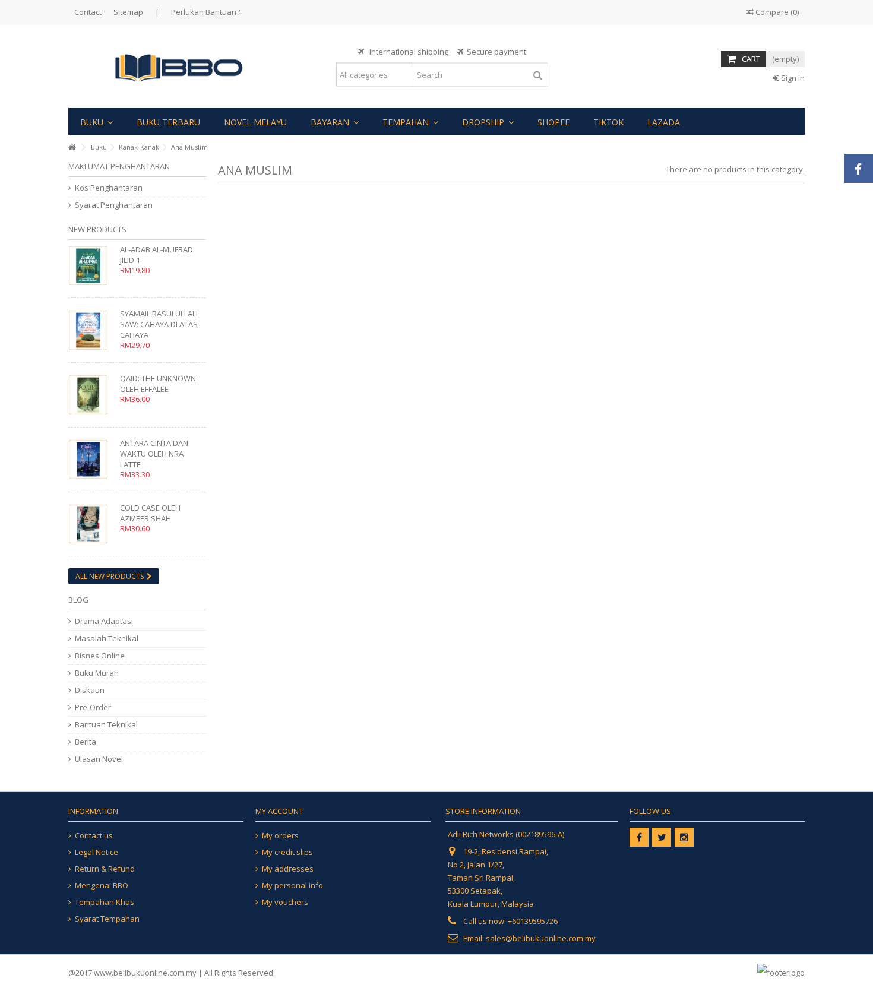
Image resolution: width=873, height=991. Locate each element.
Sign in (792, 77)
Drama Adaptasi (104, 621)
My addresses (288, 869)
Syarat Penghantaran (114, 205)
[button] (96, 121)
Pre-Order (93, 707)
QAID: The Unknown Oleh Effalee (158, 383)
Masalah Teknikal (106, 639)
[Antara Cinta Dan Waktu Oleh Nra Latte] (91, 459)
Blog (78, 599)
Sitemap (128, 12)
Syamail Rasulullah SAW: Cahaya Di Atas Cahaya (159, 324)
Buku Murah (97, 673)
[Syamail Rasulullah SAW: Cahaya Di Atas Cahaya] (91, 330)
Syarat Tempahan (107, 919)
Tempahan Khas (104, 902)
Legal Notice (96, 852)
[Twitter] (661, 837)
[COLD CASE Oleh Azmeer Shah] (91, 524)
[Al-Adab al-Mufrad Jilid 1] (91, 266)
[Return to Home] (71, 147)
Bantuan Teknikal (106, 725)
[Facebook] (639, 837)
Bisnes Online (100, 656)
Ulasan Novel (99, 759)
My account (279, 811)
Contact (88, 12)
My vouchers (285, 902)
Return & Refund (105, 869)
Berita (85, 742)
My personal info (292, 886)
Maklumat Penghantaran (119, 166)
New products (97, 229)
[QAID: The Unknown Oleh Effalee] (91, 394)
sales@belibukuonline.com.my (541, 938)
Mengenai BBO (101, 886)
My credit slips (287, 852)
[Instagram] (684, 837)
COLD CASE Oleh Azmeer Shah (150, 513)
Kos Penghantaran (109, 188)
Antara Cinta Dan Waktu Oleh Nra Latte (154, 454)
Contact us (94, 836)
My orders (280, 836)
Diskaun (90, 690)
